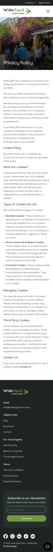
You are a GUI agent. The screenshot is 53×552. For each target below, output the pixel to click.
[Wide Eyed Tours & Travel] (26, 393)
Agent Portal (44, 3)
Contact (7, 431)
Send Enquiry (10, 445)
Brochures (8, 426)
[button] (30, 3)
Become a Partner (12, 451)
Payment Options (12, 481)
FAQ (5, 420)
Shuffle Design (10, 546)
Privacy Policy (10, 475)
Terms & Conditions (13, 469)
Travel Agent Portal (13, 456)
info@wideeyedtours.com (16, 407)
